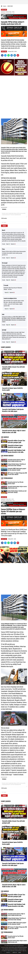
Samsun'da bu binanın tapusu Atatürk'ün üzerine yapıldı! (12, 389)
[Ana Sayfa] (1, 6)
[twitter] (5, 55)
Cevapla (3, 244)
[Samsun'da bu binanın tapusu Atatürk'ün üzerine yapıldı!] (14, 379)
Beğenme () (13, 244)
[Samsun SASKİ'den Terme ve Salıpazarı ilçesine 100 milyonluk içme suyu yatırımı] (14, 554)
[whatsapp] (8, 55)
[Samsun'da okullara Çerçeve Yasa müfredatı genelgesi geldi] (14, 358)
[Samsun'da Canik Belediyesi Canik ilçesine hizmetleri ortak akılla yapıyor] (14, 400)
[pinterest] (18, 55)
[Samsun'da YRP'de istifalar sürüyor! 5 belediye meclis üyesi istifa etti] (14, 67)
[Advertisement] (14, 97)
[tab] (4, 209)
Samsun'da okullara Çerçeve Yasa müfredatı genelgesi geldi (13, 368)
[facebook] (2, 55)
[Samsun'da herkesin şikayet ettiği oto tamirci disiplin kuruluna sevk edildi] (14, 421)
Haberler (4, 6)
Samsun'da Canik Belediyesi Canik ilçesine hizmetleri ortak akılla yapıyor (13, 410)
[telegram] (11, 55)
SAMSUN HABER (10, 6)
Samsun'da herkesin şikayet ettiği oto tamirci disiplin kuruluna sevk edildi (13, 431)
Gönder (4, 226)
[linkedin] (15, 55)
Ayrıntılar (15, 952)
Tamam (19, 952)
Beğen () (8, 244)
